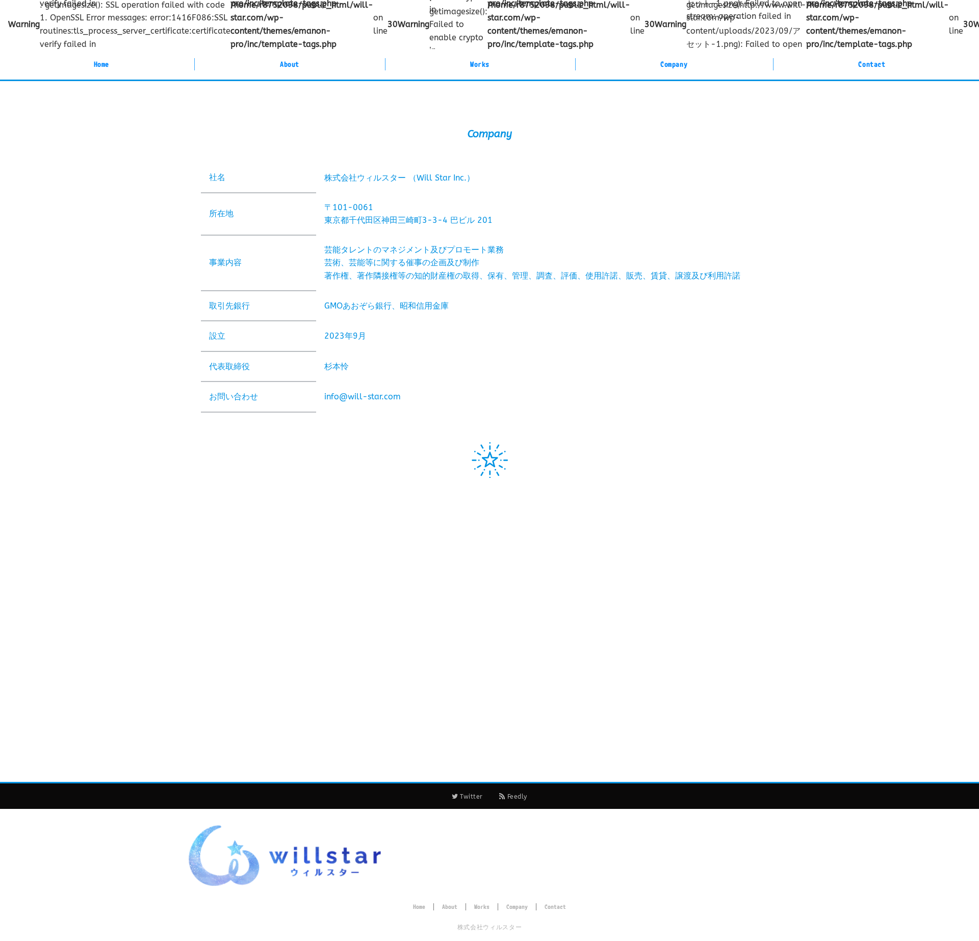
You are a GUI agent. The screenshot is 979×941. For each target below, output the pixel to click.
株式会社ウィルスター (489, 927)
